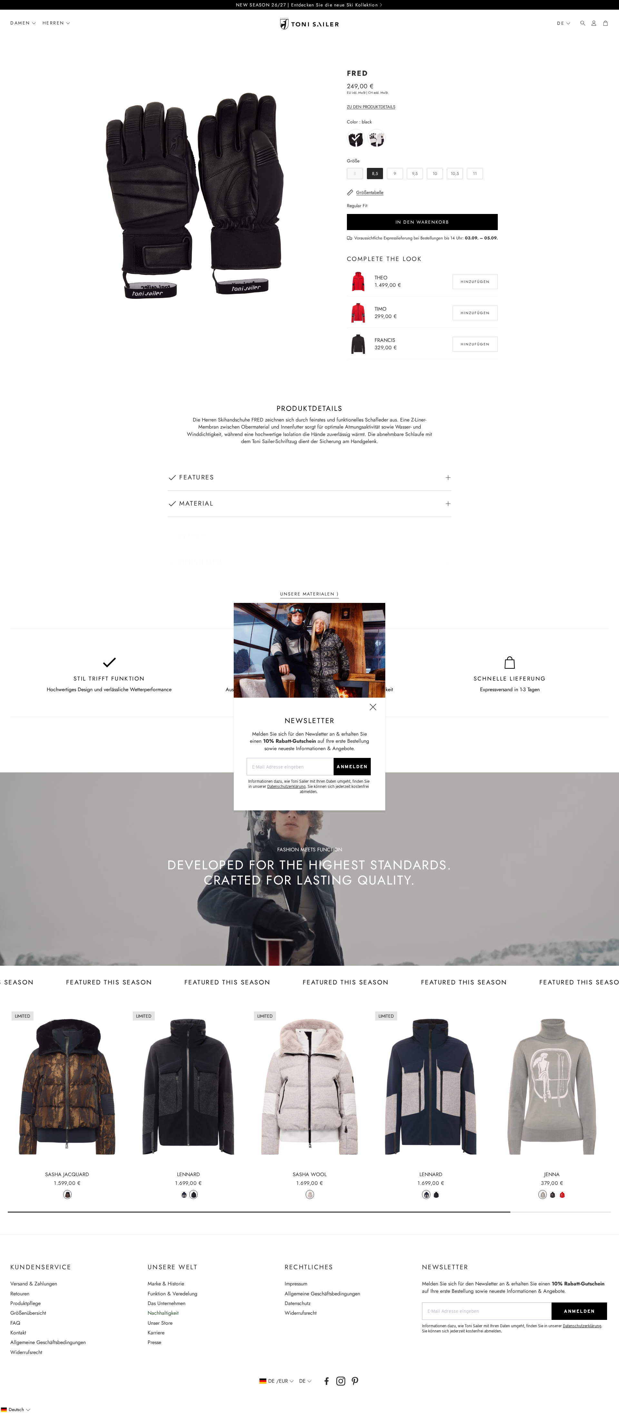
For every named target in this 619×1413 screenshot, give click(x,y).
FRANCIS (385, 340)
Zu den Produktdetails (371, 107)
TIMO (381, 309)
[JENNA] (552, 1087)
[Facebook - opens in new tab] (326, 1381)
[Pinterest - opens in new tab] (354, 1381)
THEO (381, 277)
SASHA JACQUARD (67, 1174)
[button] (580, 23)
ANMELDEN (352, 766)
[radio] (356, 138)
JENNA (552, 1174)
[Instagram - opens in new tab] (340, 1381)
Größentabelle (369, 192)
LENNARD (188, 1174)
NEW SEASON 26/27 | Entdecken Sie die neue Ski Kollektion (307, 5)
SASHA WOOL (310, 1174)
